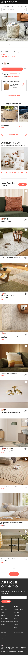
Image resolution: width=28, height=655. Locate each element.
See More (14, 574)
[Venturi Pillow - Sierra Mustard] (14, 358)
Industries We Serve (18, 641)
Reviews (16, 621)
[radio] (2, 63)
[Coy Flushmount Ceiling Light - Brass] (14, 394)
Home (2, 12)
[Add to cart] (23, 84)
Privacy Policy (11, 647)
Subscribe (6, 601)
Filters (21, 184)
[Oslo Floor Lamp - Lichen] (14, 432)
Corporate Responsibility (7, 621)
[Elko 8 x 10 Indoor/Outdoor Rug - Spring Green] (14, 277)
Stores (15, 627)
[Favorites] (23, 6)
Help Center (4, 609)
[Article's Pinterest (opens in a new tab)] (6, 587)
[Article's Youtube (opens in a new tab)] (17, 587)
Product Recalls (4, 618)
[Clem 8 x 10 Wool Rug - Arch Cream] (14, 471)
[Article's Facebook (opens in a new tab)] (9, 587)
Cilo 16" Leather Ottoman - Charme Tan (14, 86)
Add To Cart (12, 69)
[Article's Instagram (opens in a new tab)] (2, 587)
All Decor (7, 12)
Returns (3, 615)
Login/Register (4, 635)
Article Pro (16, 635)
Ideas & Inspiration (18, 609)
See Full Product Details (14, 95)
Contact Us (3, 624)
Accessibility (18, 648)
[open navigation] (2, 6)
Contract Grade (17, 638)
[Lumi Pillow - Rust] (14, 203)
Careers (16, 624)
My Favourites (4, 638)
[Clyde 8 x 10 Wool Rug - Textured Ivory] (14, 241)
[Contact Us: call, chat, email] (19, 6)
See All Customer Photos (14, 172)
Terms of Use (4, 647)
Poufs (11, 12)
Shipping (3, 612)
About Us (16, 618)
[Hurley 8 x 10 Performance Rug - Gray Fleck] (14, 318)
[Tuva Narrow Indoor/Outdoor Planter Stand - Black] (14, 543)
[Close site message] (25, 2)
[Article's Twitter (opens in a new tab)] (13, 587)
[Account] (21, 6)
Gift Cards (16, 612)
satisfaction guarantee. (13, 76)
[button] (19, 6)
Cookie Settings (11, 648)
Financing (16, 615)
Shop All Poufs (14, 134)
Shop (23, 648)
